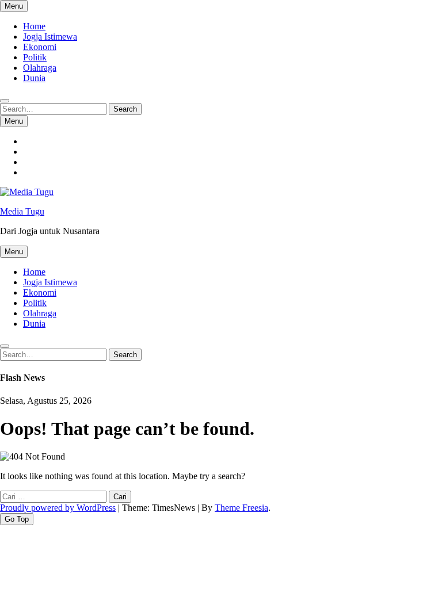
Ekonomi (39, 47)
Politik (35, 57)
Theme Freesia (241, 507)
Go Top (17, 519)
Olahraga (39, 67)
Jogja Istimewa (50, 36)
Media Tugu (22, 211)
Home (34, 26)
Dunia (34, 78)
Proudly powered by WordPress (58, 507)
